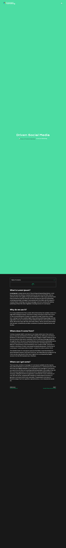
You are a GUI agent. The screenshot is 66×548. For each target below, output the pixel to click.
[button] (62, 3)
